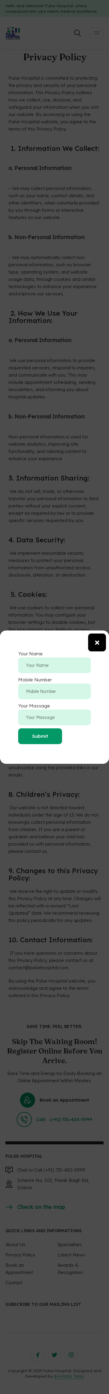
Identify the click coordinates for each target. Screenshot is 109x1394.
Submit (40, 736)
